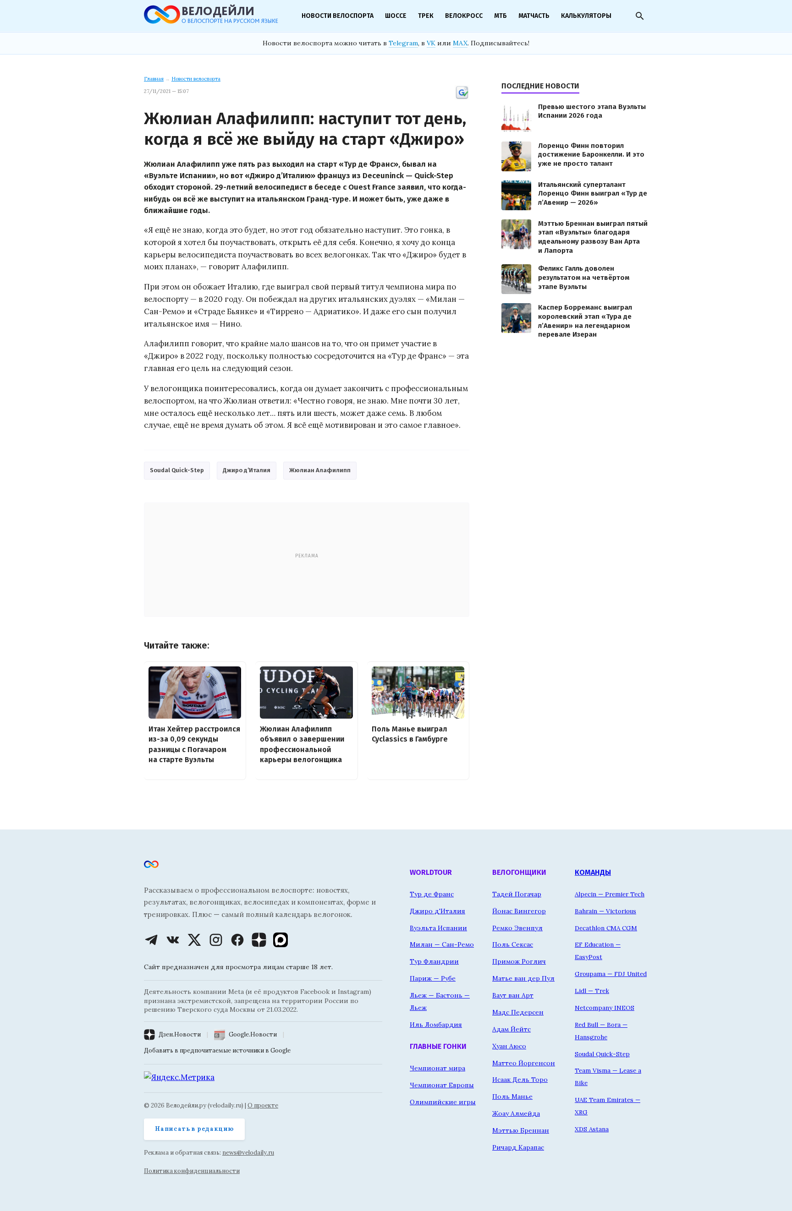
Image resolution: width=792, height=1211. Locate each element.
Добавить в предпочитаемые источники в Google (217, 1050)
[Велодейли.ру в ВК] (172, 940)
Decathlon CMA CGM (606, 928)
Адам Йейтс (511, 1029)
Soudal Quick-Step (177, 470)
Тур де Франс (432, 894)
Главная (154, 79)
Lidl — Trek (592, 991)
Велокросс (464, 16)
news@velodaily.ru (248, 1152)
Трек (426, 16)
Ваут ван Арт (513, 995)
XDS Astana (592, 1129)
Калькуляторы (586, 16)
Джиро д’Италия (246, 470)
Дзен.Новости (180, 1034)
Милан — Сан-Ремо (442, 944)
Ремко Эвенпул (517, 928)
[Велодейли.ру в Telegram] (151, 940)
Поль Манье (512, 1096)
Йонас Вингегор (519, 911)
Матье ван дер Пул (523, 978)
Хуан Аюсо (509, 1046)
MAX (460, 43)
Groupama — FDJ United (611, 974)
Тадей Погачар (516, 894)
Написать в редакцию (194, 1129)
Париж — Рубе (433, 978)
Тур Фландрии (434, 961)
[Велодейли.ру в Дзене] (259, 940)
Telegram (403, 43)
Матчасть (534, 16)
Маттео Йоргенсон (523, 1063)
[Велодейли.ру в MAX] (280, 940)
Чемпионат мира (437, 1068)
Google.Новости (253, 1034)
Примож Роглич (519, 961)
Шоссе (396, 16)
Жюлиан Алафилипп (320, 470)
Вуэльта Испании (438, 928)
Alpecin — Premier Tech (609, 894)
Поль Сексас (512, 944)
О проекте (263, 1105)
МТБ (500, 16)
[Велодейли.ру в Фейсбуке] (237, 940)
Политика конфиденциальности (192, 1171)
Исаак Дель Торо (520, 1079)
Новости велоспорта (338, 16)
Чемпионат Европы (442, 1085)
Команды (593, 872)
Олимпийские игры (443, 1102)
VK (431, 43)
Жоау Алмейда (516, 1113)
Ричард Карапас (518, 1147)
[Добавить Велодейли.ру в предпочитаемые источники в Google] (462, 98)
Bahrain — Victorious (605, 911)
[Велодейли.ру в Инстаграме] (216, 940)
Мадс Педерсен (518, 1012)
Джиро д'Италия (437, 911)
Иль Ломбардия (436, 1024)
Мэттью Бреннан (520, 1130)
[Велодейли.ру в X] (194, 940)
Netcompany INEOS (604, 1008)
